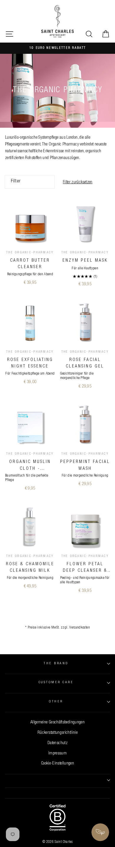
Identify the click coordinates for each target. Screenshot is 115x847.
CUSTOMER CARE (56, 682)
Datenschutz (57, 743)
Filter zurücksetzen (78, 182)
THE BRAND (56, 663)
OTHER (56, 701)
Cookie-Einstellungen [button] (57, 764)
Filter (16, 181)
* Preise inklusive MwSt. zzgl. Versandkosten (57, 628)
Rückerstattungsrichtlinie (57, 733)
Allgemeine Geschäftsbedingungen (57, 722)
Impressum (57, 754)
